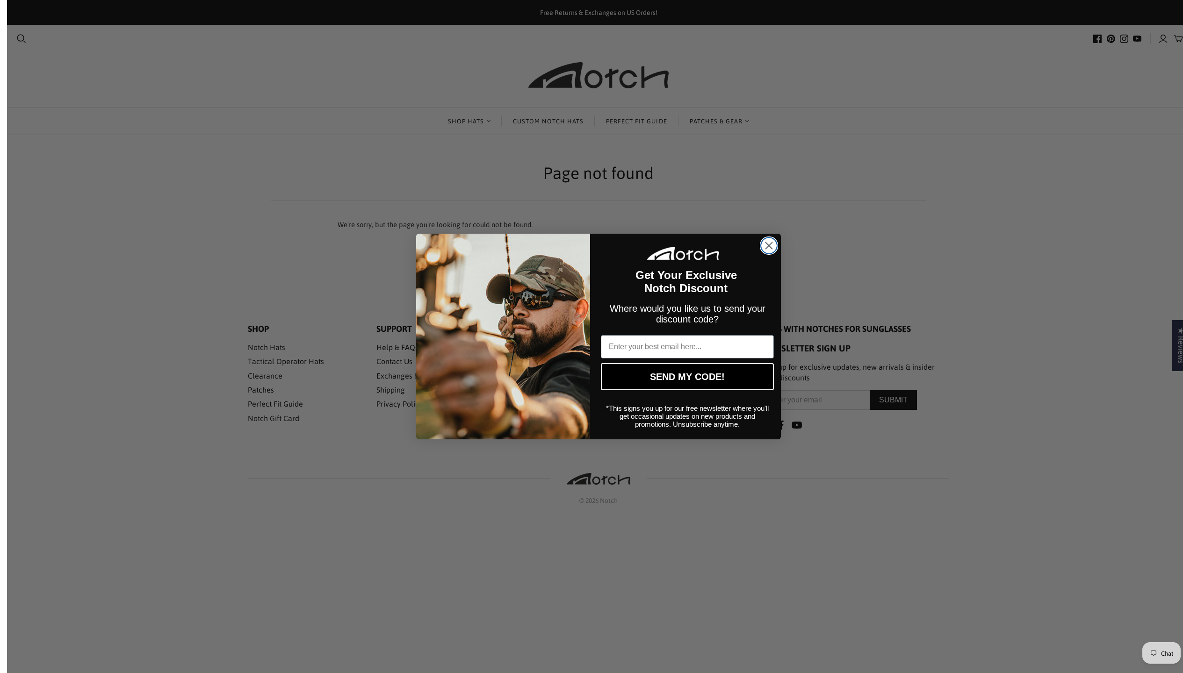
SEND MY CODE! (687, 377)
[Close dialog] (769, 245)
